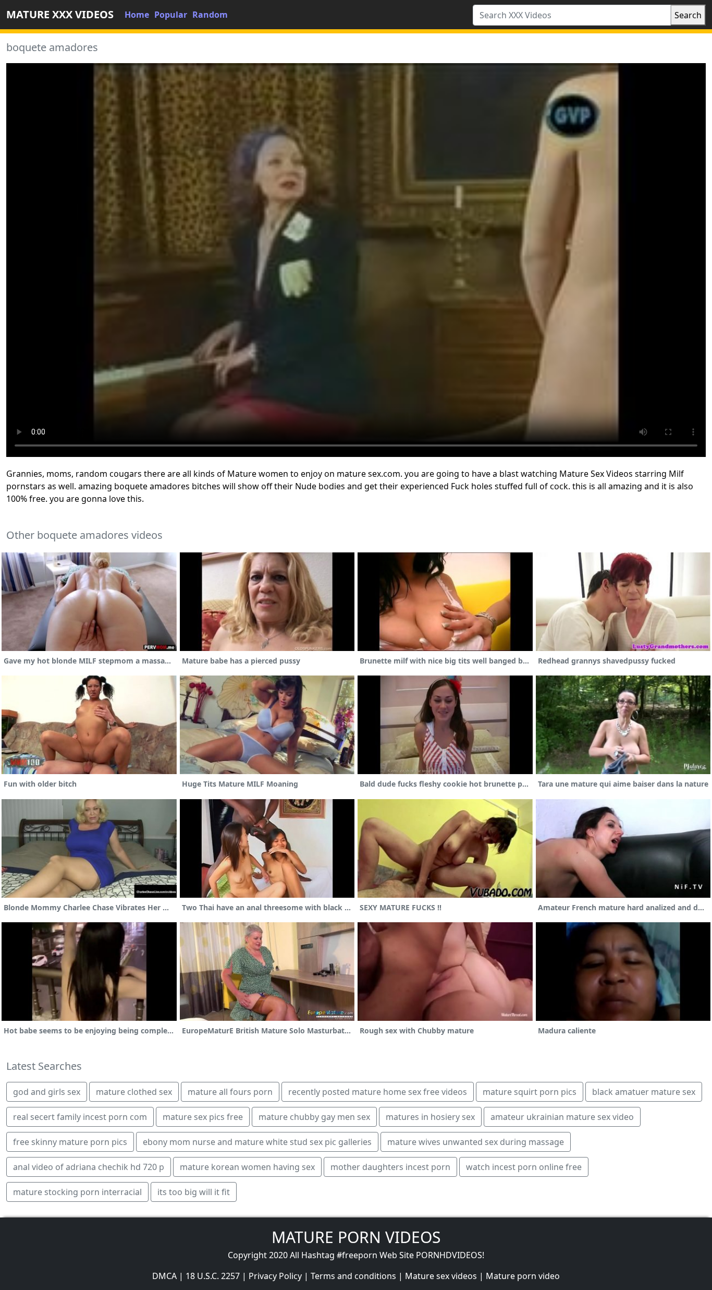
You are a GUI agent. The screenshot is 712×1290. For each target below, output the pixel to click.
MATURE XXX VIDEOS (60, 14)
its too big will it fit (193, 1192)
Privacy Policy (275, 1276)
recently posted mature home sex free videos (377, 1092)
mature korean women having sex (247, 1167)
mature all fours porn (230, 1092)
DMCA (164, 1276)
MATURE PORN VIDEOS (356, 1237)
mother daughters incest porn (390, 1167)
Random (210, 14)
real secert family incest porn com (80, 1117)
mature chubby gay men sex (314, 1117)
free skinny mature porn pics (70, 1142)
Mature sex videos (441, 1276)
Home (137, 14)
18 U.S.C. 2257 (213, 1276)
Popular (170, 14)
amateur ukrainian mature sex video (562, 1117)
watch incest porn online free (524, 1167)
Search (688, 15)
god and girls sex (46, 1092)
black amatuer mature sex (643, 1092)
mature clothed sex (134, 1092)
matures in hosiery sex (430, 1117)
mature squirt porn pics (529, 1092)
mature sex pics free (203, 1117)
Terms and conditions (353, 1276)
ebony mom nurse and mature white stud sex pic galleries (257, 1142)
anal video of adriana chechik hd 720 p (88, 1167)
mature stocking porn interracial (77, 1192)
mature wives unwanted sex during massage (475, 1142)
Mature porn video (523, 1276)
